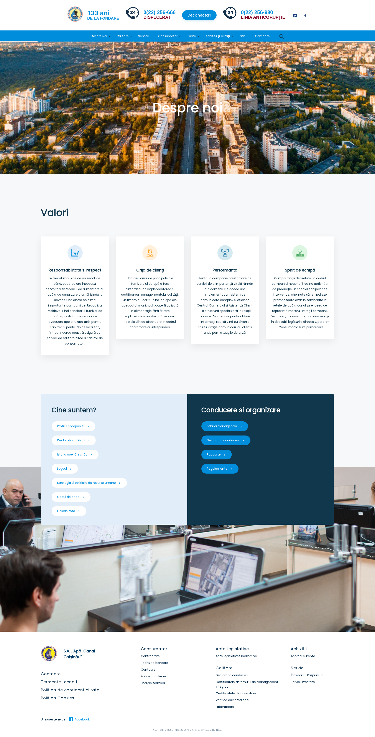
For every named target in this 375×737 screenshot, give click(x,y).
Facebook (82, 719)
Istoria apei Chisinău (72, 454)
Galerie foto (66, 511)
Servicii (143, 36)
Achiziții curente (303, 656)
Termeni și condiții (60, 682)
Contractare (150, 656)
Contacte (262, 36)
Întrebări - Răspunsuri (307, 675)
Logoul (62, 468)
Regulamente (217, 468)
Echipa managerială (222, 426)
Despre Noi (99, 36)
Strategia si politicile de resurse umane (86, 483)
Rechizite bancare (154, 663)
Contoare (148, 669)
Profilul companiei (70, 426)
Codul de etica (68, 497)
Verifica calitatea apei (232, 700)
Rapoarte (214, 454)
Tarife (191, 36)
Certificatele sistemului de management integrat (247, 684)
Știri (242, 36)
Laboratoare (225, 707)
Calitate (123, 36)
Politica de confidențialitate (70, 690)
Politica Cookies (57, 698)
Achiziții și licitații (218, 36)
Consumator (168, 36)
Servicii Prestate (303, 682)
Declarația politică (71, 440)
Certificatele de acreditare (236, 693)
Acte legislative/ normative (236, 656)
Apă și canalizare (153, 676)
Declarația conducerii (223, 440)
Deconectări (199, 15)
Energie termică (153, 683)
